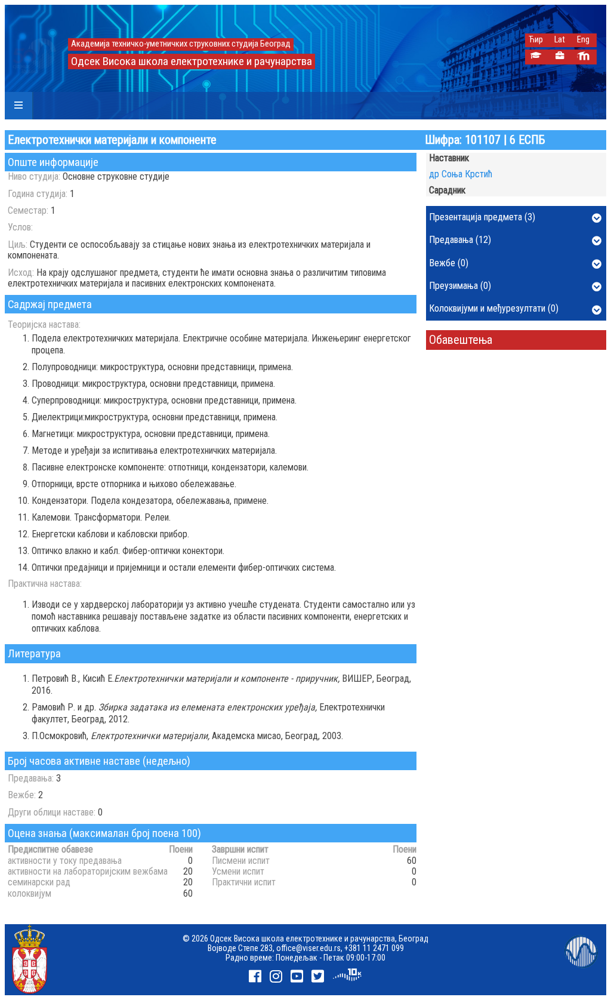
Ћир (536, 40)
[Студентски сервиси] (535, 57)
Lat (559, 40)
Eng (583, 40)
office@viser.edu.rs (308, 948)
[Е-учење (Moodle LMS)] (583, 57)
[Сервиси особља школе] (559, 57)
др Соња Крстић (460, 174)
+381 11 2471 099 (374, 948)
